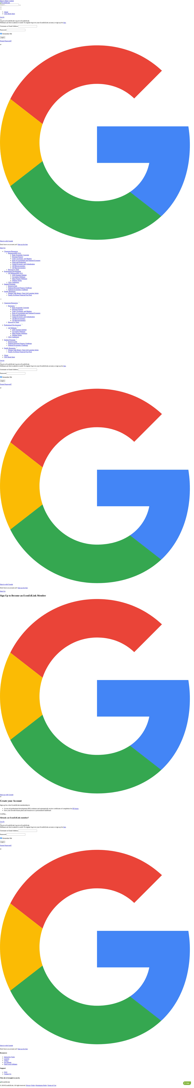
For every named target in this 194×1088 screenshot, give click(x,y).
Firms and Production (19, 262)
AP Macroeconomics (18, 268)
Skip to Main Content (7, 1)
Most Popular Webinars (19, 279)
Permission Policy (41, 1085)
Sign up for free (23, 244)
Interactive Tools (9, 1057)
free (64, 22)
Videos (6, 1060)
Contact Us (7, 1074)
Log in (2, 17)
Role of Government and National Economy (26, 260)
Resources (14, 253)
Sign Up (2, 248)
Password (3, 30)
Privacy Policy (30, 1085)
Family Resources (9, 291)
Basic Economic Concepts (20, 255)
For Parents (7, 1062)
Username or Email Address (9, 26)
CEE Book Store (9, 14)
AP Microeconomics (18, 266)
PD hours (75, 808)
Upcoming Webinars (18, 277)
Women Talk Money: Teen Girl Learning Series (23, 293)
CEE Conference (13, 282)
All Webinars (15, 273)
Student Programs (9, 284)
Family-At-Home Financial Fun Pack (20, 295)
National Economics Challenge (18, 290)
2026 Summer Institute (19, 275)
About (6, 12)
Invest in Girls (12, 286)
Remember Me (7, 34)
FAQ (5, 1072)
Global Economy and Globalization (23, 264)
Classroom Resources (11, 251)
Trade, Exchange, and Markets (22, 259)
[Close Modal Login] (1, 19)
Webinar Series (17, 280)
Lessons (6, 1059)
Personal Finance (17, 257)
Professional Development (12, 271)
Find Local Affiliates (10, 1064)
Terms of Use (52, 1085)
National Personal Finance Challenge (20, 288)
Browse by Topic (13, 269)
